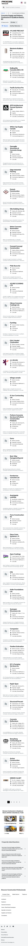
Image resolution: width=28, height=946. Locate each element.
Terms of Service (4, 934)
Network (5, 3)
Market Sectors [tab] (15, 894)
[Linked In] (1, 926)
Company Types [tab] (6, 894)
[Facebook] (4, 926)
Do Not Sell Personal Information (7, 937)
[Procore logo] (7, 2)
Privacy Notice (4, 932)
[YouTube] (13, 926)
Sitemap (2, 940)
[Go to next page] (19, 802)
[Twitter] (7, 926)
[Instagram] (10, 926)
